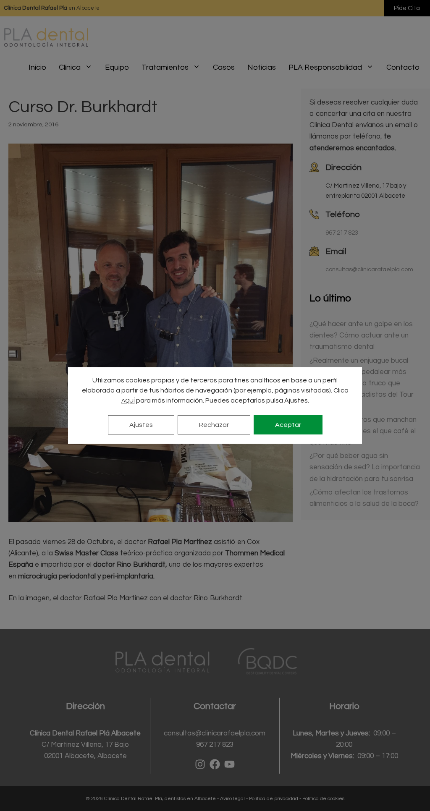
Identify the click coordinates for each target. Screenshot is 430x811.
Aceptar (288, 424)
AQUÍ (128, 401)
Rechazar (214, 424)
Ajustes (141, 424)
